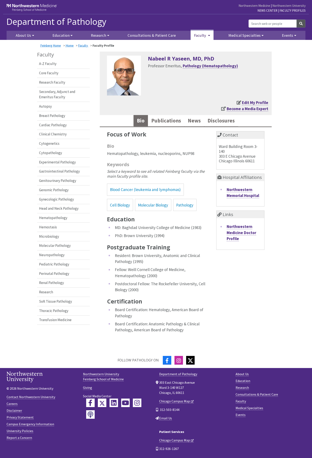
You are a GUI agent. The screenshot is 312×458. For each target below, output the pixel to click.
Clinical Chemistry (53, 134)
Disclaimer (14, 410)
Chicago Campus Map (174, 401)
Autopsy (45, 106)
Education (243, 381)
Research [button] (98, 35)
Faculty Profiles (293, 10)
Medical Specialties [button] (244, 35)
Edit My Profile (255, 102)
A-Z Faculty (47, 63)
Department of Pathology (56, 21)
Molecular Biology (153, 205)
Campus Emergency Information (30, 424)
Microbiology (49, 236)
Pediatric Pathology (54, 264)
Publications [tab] (166, 120)
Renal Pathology (51, 282)
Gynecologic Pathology (56, 199)
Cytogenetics (49, 143)
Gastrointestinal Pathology (59, 171)
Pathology (184, 205)
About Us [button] (23, 35)
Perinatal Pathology (54, 273)
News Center (267, 10)
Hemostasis (48, 227)
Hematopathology (53, 217)
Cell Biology (120, 205)
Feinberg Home (50, 46)
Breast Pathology (52, 115)
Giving (87, 387)
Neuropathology (52, 255)
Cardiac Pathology (53, 125)
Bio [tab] (141, 120)
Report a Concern (19, 438)
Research (46, 292)
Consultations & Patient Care (152, 35)
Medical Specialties (249, 408)
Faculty (83, 46)
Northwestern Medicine (254, 6)
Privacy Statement (20, 417)
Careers (12, 404)
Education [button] (61, 35)
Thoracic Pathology (53, 310)
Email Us (165, 418)
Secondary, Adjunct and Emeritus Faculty (57, 94)
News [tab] (194, 120)
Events (241, 415)
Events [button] (287, 35)
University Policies (20, 431)
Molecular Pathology (55, 245)
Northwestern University (289, 6)
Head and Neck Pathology (59, 208)
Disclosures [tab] (221, 120)
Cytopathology (50, 152)
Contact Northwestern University (31, 397)
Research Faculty (52, 82)
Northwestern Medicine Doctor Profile (241, 232)
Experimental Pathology (57, 162)
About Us (242, 374)
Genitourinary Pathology (57, 180)
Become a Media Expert (247, 108)
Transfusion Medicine (55, 320)
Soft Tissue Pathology (55, 301)
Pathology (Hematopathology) (210, 65)
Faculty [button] (200, 35)
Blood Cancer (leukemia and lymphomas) (145, 189)
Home (70, 46)
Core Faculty (48, 73)
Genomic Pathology (54, 190)
